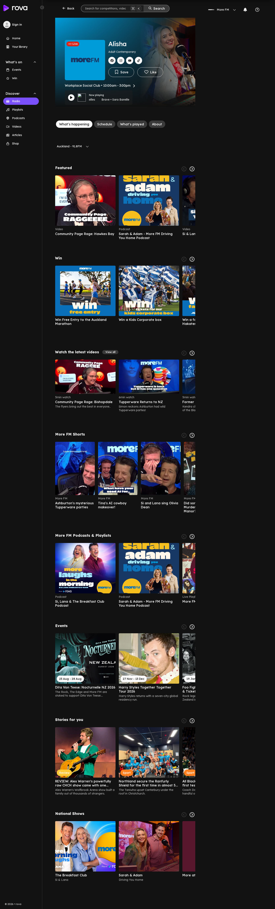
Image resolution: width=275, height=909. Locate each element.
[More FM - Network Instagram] (120, 60)
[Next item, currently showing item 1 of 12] (192, 536)
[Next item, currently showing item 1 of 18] (192, 721)
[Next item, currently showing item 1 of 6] (192, 169)
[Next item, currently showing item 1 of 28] (192, 259)
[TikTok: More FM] (138, 60)
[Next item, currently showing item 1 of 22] (192, 435)
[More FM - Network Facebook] (112, 60)
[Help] (257, 10)
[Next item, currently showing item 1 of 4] (192, 814)
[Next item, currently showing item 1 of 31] (192, 627)
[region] (125, 207)
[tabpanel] (125, 523)
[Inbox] (245, 10)
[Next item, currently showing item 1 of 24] (192, 353)
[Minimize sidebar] (42, 7)
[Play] (71, 97)
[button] (110, 352)
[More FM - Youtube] (129, 60)
